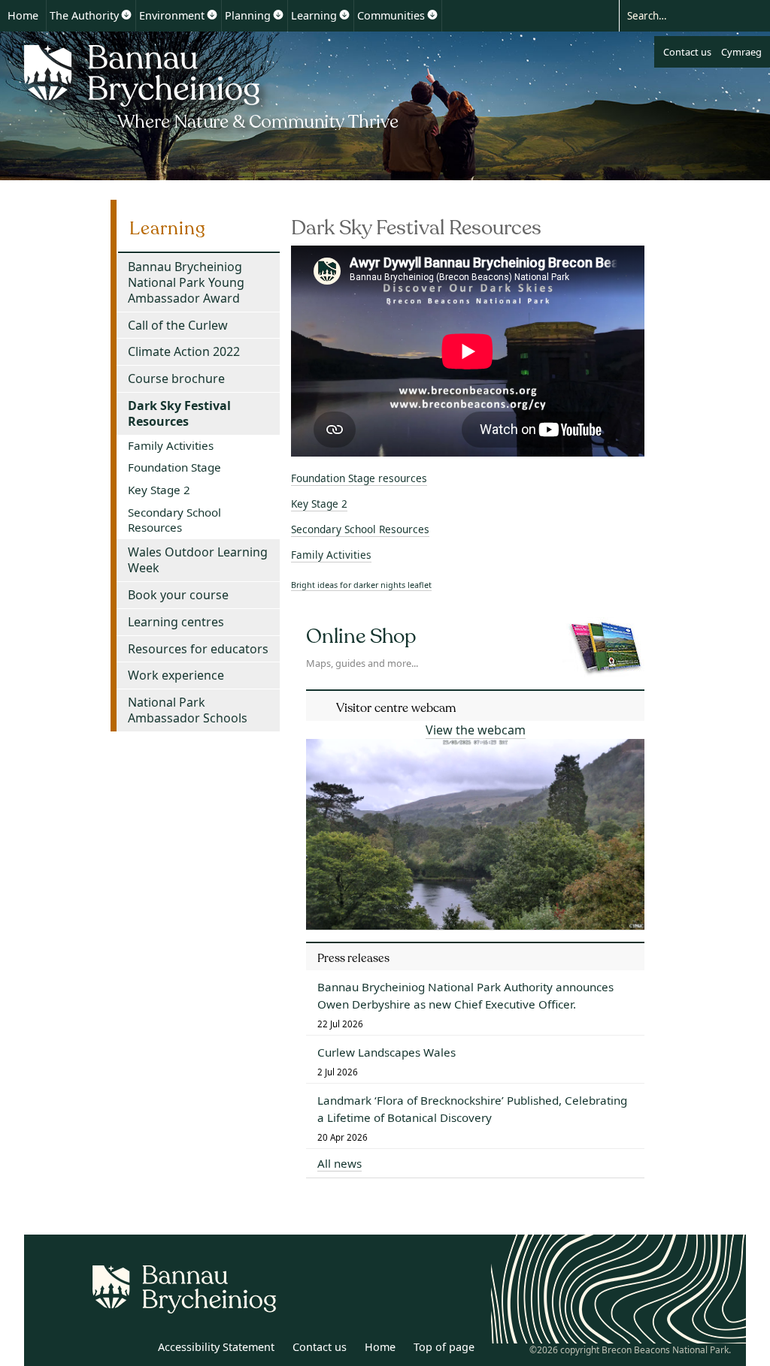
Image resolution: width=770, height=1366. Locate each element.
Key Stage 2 (319, 503)
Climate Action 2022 (184, 351)
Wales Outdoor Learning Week (198, 560)
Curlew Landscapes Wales (386, 1052)
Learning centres (176, 622)
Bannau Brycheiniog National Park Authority (212, 85)
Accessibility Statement (216, 1347)
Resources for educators (198, 649)
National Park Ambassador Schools (187, 710)
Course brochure (176, 378)
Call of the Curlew (178, 325)
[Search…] (681, 15)
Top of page (444, 1347)
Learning (314, 15)
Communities (391, 15)
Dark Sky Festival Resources (179, 413)
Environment (172, 15)
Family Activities (331, 554)
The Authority (84, 15)
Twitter (101, 1349)
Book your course (178, 595)
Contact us (687, 52)
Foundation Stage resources (359, 478)
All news (339, 1163)
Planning (248, 15)
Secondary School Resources (360, 529)
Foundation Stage (174, 467)
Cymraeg (741, 52)
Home (23, 15)
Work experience (176, 675)
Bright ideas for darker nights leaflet (361, 584)
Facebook (134, 1349)
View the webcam (476, 730)
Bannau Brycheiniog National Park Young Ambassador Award (186, 282)
